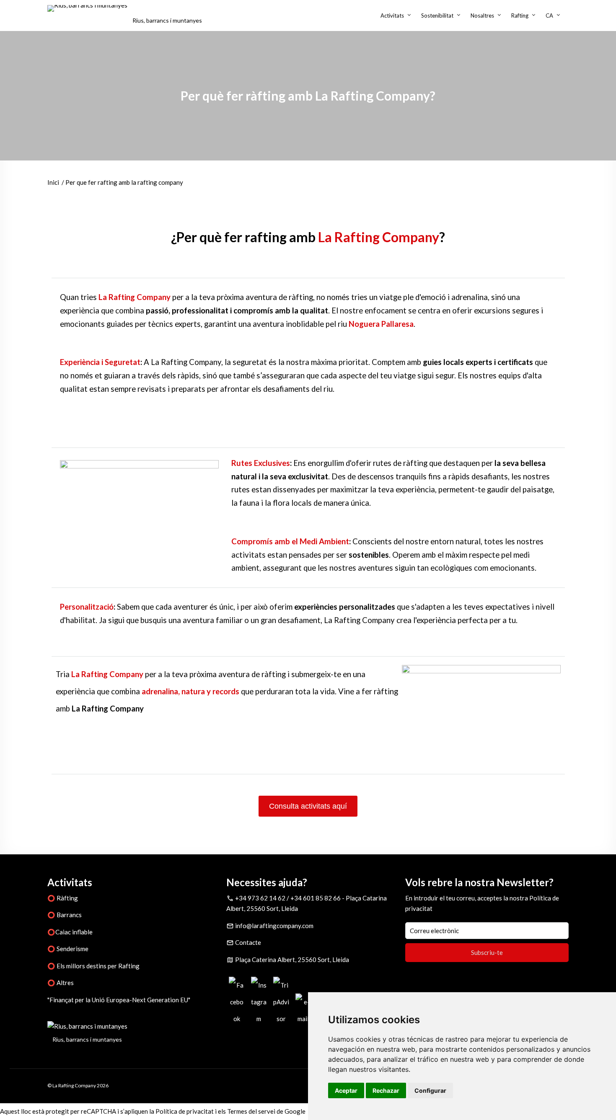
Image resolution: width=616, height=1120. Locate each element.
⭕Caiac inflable (70, 932)
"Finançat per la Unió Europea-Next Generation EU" (118, 1000)
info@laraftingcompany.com (274, 925)
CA (549, 15)
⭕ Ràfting (62, 898)
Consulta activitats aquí (308, 806)
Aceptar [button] (346, 1090)
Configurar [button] (430, 1090)
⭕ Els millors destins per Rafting (93, 966)
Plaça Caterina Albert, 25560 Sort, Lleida (292, 959)
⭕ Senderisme (67, 948)
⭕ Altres (60, 982)
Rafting (519, 15)
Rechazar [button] (386, 1090)
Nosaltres (482, 15)
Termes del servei (251, 1111)
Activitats (392, 15)
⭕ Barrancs (64, 914)
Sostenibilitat (437, 15)
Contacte (248, 942)
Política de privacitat (184, 1111)
